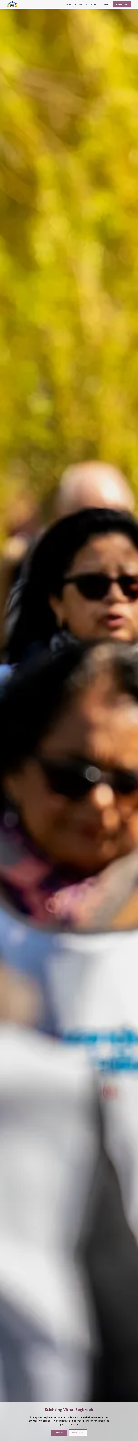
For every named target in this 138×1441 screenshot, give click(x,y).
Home (69, 4)
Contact (105, 4)
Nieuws (93, 4)
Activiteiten (81, 4)
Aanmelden (122, 4)
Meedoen (59, 1432)
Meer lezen (77, 1432)
